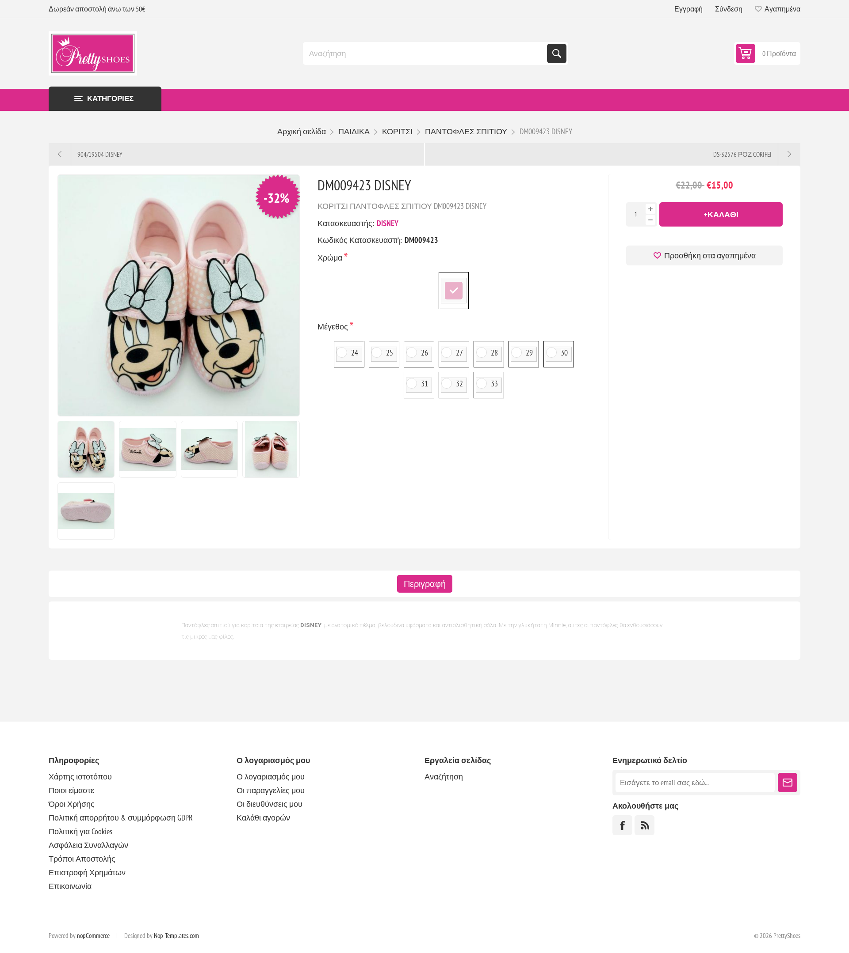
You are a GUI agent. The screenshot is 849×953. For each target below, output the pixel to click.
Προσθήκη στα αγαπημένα (710, 255)
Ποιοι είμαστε (71, 790)
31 (424, 383)
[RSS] (644, 825)
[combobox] (426, 53)
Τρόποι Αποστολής (82, 859)
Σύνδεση (728, 8)
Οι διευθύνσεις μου (269, 804)
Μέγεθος (333, 326)
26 (424, 353)
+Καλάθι (721, 214)
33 (494, 383)
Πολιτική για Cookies (80, 831)
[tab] (424, 584)
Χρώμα (330, 258)
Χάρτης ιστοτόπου (80, 776)
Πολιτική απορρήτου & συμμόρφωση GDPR (121, 818)
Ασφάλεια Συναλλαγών (88, 845)
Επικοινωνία (70, 886)
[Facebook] (622, 825)
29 (529, 353)
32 (459, 383)
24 (354, 353)
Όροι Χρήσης (72, 804)
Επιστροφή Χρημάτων (87, 872)
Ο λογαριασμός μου (271, 776)
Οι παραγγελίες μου (271, 790)
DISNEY (387, 223)
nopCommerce (93, 935)
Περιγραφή (425, 584)
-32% (277, 197)
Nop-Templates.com (176, 935)
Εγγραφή (688, 8)
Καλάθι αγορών (263, 818)
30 (564, 353)
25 (389, 353)
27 (459, 353)
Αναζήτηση (556, 53)
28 (494, 353)
